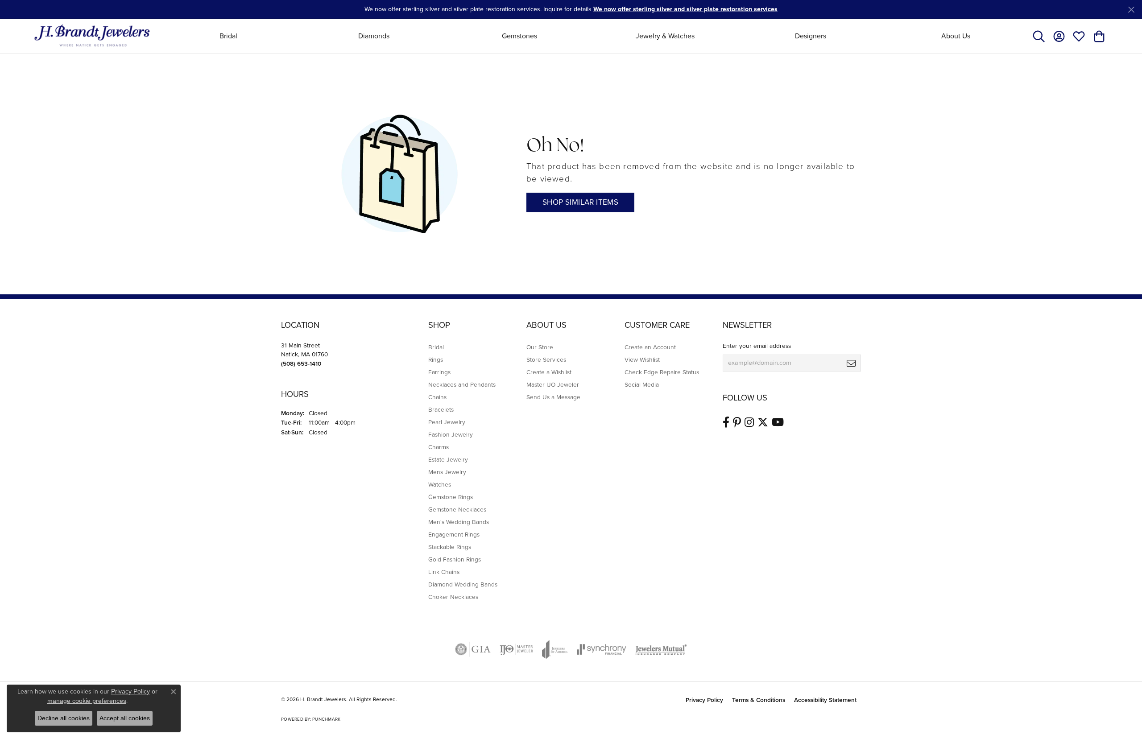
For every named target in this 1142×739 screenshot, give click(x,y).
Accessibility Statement (825, 699)
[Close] (1131, 9)
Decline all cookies (63, 718)
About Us (955, 36)
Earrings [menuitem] (439, 371)
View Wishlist (642, 359)
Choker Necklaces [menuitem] (453, 596)
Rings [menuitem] (435, 359)
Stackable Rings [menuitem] (449, 546)
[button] (1038, 36)
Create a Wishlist (548, 371)
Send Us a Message (553, 396)
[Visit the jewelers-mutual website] (661, 649)
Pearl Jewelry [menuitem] (446, 421)
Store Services (546, 359)
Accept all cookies (124, 718)
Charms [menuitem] (438, 446)
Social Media (642, 384)
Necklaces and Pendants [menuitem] (462, 384)
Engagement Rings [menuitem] (454, 534)
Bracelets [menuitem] (441, 409)
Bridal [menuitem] (436, 347)
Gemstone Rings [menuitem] (450, 496)
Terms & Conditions (758, 699)
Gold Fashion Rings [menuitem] (454, 559)
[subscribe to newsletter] (851, 363)
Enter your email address (757, 345)
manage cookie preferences (86, 700)
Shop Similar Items (580, 202)
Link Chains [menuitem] (443, 571)
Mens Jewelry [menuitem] (447, 471)
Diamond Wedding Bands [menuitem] (462, 584)
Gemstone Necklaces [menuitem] (457, 509)
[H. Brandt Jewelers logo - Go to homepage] (92, 36)
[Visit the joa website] (555, 649)
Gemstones (519, 36)
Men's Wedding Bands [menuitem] (458, 521)
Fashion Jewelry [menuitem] (450, 434)
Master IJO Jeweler (552, 384)
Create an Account (650, 347)
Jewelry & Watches (665, 36)
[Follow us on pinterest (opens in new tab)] (737, 422)
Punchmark (326, 719)
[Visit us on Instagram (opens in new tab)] (749, 422)
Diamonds (373, 36)
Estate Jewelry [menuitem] (448, 459)
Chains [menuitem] (437, 396)
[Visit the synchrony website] (601, 649)
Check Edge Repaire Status (662, 371)
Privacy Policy (704, 699)
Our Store (539, 347)
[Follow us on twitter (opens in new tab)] (762, 422)
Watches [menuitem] (439, 484)
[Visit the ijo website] (516, 649)
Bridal (228, 36)
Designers (810, 36)
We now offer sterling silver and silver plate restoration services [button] (685, 9)
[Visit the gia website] (473, 649)
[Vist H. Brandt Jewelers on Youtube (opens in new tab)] (778, 422)
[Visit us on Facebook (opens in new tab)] (726, 422)
